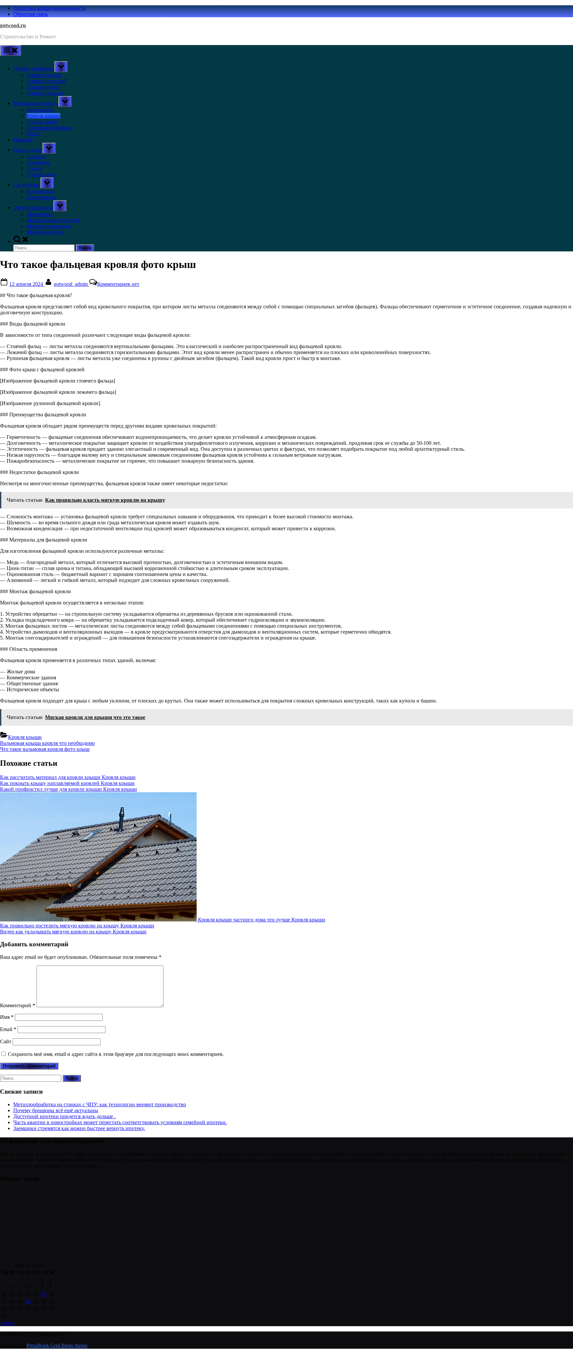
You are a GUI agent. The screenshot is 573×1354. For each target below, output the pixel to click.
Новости (23, 139)
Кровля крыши (43, 116)
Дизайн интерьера (33, 68)
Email (8, 1029)
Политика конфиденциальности (49, 8)
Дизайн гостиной (46, 81)
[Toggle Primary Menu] (10, 50)
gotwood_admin (71, 284)
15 (43, 1294)
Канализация (41, 197)
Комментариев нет (118, 284)
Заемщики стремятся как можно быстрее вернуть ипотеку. (79, 1128)
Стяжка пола (41, 174)
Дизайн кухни (43, 87)
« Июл (7, 1323)
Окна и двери (42, 122)
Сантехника (26, 184)
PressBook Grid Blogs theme (57, 1345)
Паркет (35, 168)
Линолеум (38, 162)
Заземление (39, 214)
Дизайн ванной (44, 75)
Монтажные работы (35, 103)
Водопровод (40, 191)
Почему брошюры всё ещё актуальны (55, 1110)
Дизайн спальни (45, 93)
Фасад (33, 133)
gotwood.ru (13, 25)
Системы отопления (49, 127)
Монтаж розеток (45, 232)
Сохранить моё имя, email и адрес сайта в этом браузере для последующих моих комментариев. (116, 1054)
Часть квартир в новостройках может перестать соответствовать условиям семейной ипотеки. (120, 1122)
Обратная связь (30, 14)
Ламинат (36, 156)
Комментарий (17, 1005)
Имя (7, 1017)
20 (28, 1301)
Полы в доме (27, 150)
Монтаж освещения (49, 226)
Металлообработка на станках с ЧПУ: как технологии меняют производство (99, 1104)
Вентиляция (40, 110)
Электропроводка (33, 207)
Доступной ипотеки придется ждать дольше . (64, 1116)
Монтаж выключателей (53, 220)
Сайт (5, 1041)
